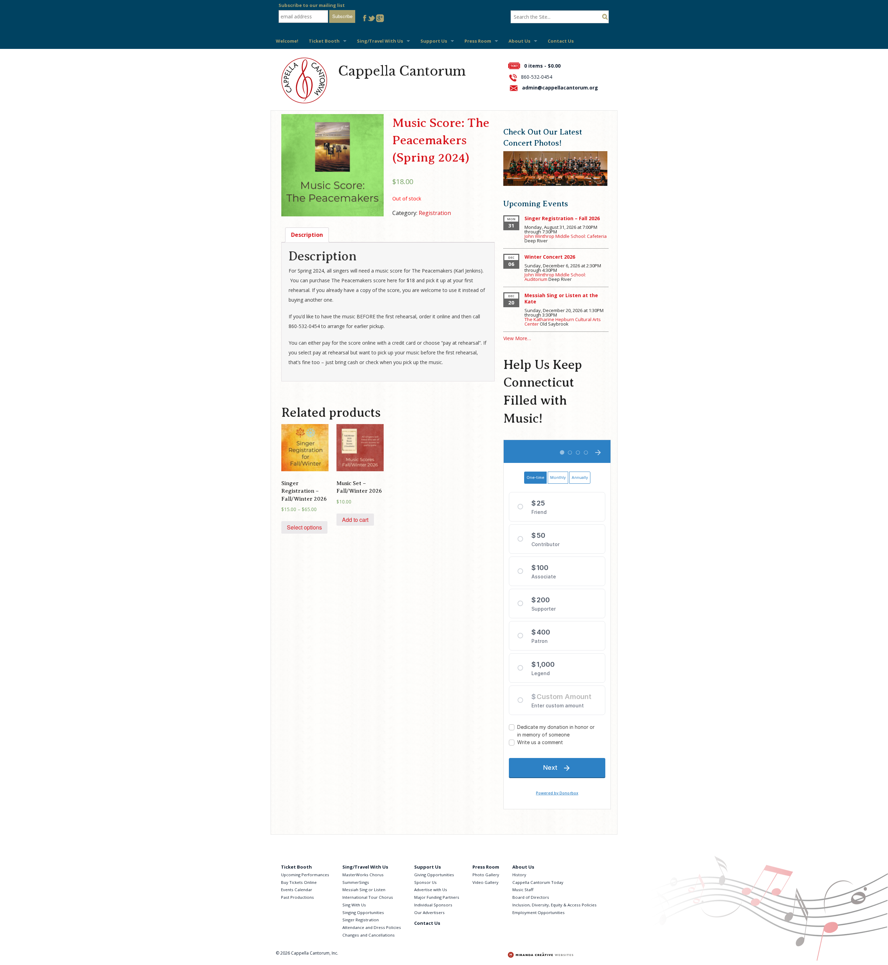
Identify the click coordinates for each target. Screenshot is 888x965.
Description (307, 235)
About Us (519, 41)
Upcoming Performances (305, 874)
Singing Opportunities (363, 912)
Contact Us (561, 41)
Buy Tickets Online (299, 882)
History (519, 874)
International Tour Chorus (367, 897)
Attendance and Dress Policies (371, 927)
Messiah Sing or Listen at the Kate (561, 298)
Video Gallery (485, 882)
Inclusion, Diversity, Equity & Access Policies (554, 904)
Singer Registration (360, 919)
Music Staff (522, 889)
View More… (517, 338)
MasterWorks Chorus (363, 874)
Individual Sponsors (433, 904)
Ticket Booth (324, 41)
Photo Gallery (485, 874)
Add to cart (355, 520)
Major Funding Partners (436, 897)
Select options (304, 527)
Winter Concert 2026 (549, 256)
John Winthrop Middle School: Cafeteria (565, 236)
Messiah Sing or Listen (363, 889)
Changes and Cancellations (368, 935)
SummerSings (355, 882)
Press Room (477, 41)
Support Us (433, 41)
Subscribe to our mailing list (312, 5)
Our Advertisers (429, 912)
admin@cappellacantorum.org (560, 87)
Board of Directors (530, 897)
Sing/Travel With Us (380, 41)
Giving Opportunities (434, 874)
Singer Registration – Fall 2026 (562, 218)
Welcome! (287, 41)
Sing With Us (354, 904)
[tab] (307, 235)
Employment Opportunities (538, 912)
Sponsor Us (425, 882)
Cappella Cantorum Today (537, 882)
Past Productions (297, 897)
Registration (435, 213)
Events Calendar (296, 889)
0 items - (542, 65)
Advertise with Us (430, 889)
